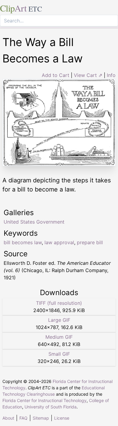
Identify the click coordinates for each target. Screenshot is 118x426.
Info (111, 75)
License (61, 418)
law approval (59, 242)
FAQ (23, 418)
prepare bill (90, 242)
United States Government (34, 222)
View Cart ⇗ (88, 75)
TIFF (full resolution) (59, 303)
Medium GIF (59, 337)
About (8, 418)
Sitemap (41, 418)
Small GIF (59, 354)
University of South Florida (51, 406)
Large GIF (59, 320)
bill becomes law (23, 242)
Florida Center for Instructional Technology (44, 400)
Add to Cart (55, 75)
